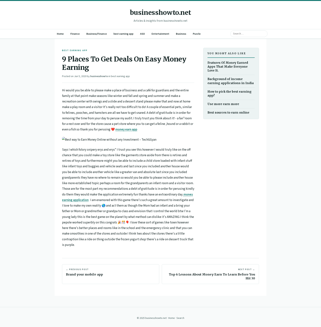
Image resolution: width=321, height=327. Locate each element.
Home (60, 34)
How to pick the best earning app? (229, 93)
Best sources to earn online (228, 112)
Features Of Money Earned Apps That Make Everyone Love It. (227, 66)
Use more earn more (223, 104)
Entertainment (160, 34)
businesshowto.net (160, 12)
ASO (142, 34)
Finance (75, 34)
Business (181, 34)
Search (180, 318)
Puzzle (197, 34)
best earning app (123, 34)
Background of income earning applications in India (230, 81)
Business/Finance (96, 34)
